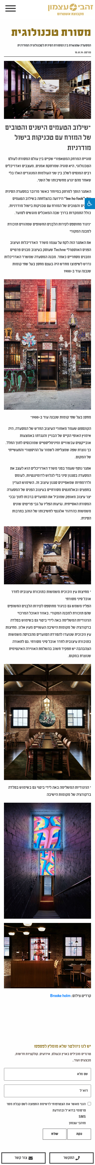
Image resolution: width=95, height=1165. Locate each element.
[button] (90, 203)
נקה (79, 1134)
